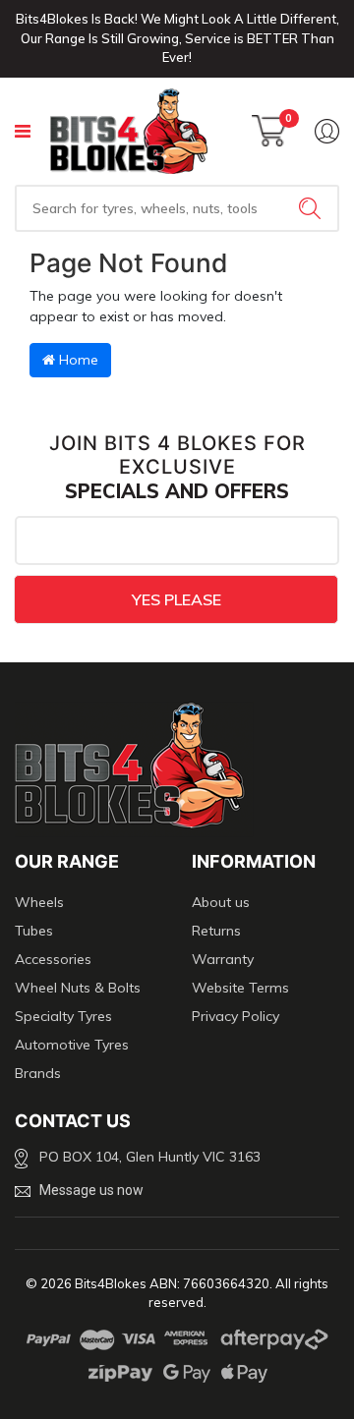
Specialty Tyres (63, 1016)
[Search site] (311, 208)
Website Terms (240, 987)
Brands (38, 1073)
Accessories (53, 959)
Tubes (34, 930)
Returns (216, 930)
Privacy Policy (235, 1016)
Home (76, 360)
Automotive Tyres (72, 1044)
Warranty (223, 959)
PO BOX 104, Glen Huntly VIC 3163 (150, 1156)
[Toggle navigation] (22, 131)
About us (221, 902)
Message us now (91, 1190)
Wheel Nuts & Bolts (78, 987)
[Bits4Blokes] (128, 131)
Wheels (39, 902)
